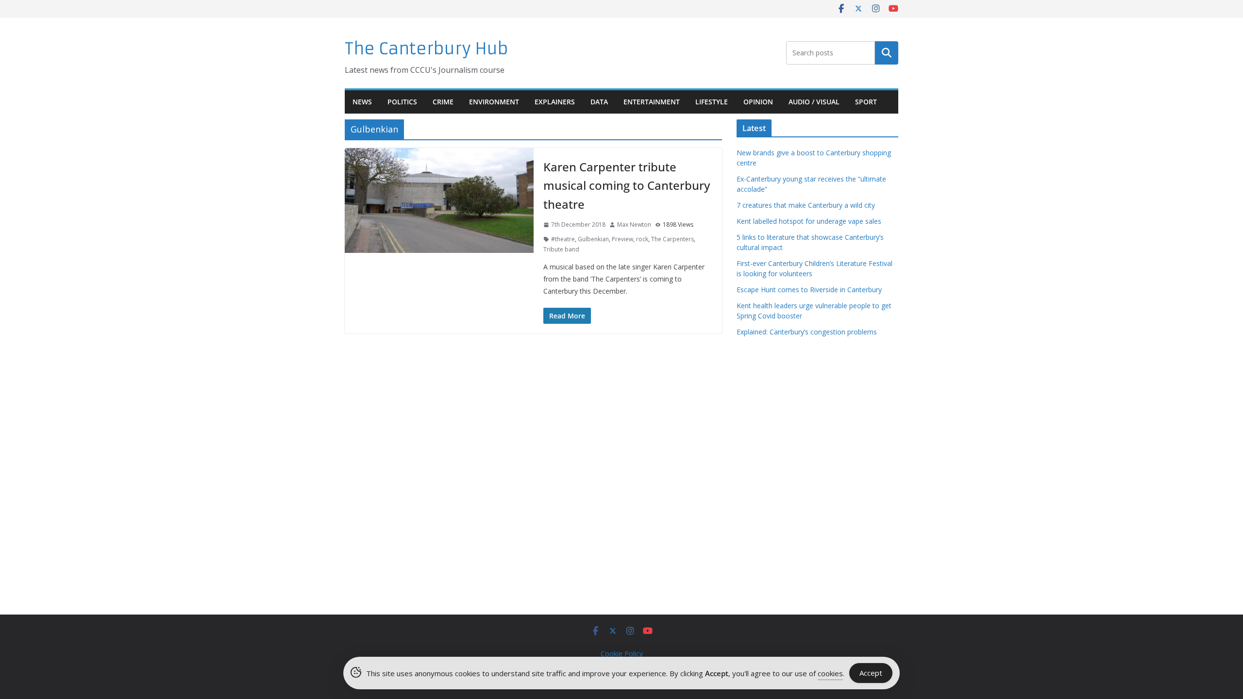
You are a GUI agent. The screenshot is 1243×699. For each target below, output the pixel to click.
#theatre (563, 239)
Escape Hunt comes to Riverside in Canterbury (809, 289)
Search (886, 53)
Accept (870, 673)
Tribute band (561, 249)
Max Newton (634, 224)
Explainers (555, 101)
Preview (622, 239)
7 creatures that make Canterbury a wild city (806, 205)
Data (599, 101)
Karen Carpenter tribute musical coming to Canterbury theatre (626, 185)
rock (642, 239)
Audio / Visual (814, 101)
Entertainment (651, 101)
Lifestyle (711, 101)
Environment (494, 101)
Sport (866, 101)
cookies (830, 673)
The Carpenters (672, 239)
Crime (443, 101)
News (362, 101)
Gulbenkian (593, 239)
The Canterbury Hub (426, 49)
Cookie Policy (622, 653)
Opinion (758, 101)
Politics (402, 101)
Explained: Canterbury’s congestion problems (807, 331)
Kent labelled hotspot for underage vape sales (809, 221)
